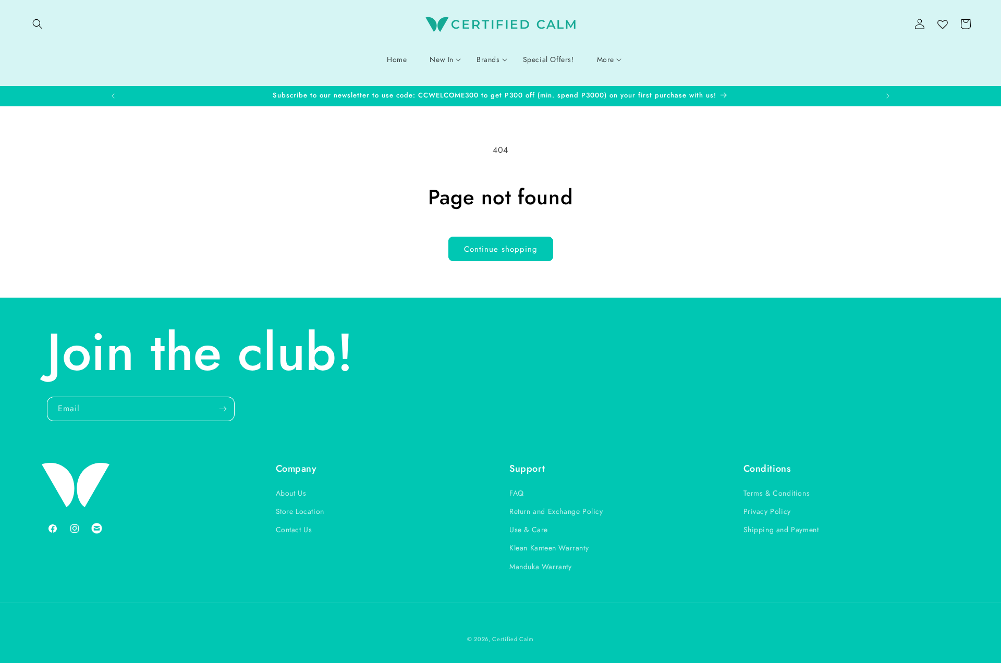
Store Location (300, 511)
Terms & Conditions (776, 493)
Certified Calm (513, 639)
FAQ (516, 493)
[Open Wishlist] (942, 25)
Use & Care (528, 529)
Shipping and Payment (781, 529)
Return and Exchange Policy (556, 511)
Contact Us (294, 529)
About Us (291, 493)
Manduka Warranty (540, 566)
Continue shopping (501, 249)
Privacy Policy (767, 511)
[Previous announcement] (113, 96)
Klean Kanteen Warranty (549, 548)
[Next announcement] (887, 96)
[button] (37, 24)
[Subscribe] (222, 409)
